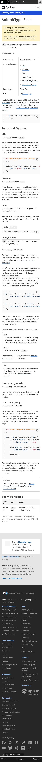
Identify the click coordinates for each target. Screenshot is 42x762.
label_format (27, 77)
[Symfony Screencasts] (23, 748)
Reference (6, 651)
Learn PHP (6, 681)
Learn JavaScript (8, 685)
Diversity (25, 631)
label (24, 73)
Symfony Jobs (7, 719)
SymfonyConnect (8, 705)
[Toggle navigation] (38, 7)
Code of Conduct (8, 726)
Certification (6, 668)
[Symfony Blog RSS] (30, 748)
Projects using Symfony (11, 712)
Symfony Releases (9, 620)
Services (25, 658)
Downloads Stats (8, 729)
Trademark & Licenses (10, 631)
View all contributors (10, 557)
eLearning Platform (9, 665)
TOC (5, 759)
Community (6, 698)
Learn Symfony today (18, 2)
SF (2, 2)
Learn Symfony (8, 640)
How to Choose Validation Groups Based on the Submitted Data (19, 486)
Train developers (28, 665)
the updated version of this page (21, 36)
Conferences (27, 627)
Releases (25, 638)
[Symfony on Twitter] (17, 742)
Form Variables (12, 497)
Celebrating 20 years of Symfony (21, 593)
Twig (24, 648)
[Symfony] (18, 7)
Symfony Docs (7, 644)
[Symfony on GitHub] (4, 742)
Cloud (24, 620)
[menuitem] (11, 610)
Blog (23, 606)
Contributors (7, 715)
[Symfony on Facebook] (36, 742)
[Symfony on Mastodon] (23, 742)
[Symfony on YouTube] (4, 748)
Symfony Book (7, 647)
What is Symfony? (9, 606)
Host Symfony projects (30, 680)
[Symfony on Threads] (17, 748)
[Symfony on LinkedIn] (30, 742)
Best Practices (7, 658)
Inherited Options (14, 128)
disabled (25, 69)
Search (21, 759)
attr (23, 66)
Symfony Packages (9, 617)
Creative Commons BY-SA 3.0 (27, 519)
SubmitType (26, 93)
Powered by (26, 685)
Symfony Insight (28, 644)
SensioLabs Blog (28, 651)
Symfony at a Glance (10, 613)
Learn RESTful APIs (9, 692)
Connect (40, 2)
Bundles (5, 654)
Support (5, 733)
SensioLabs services (29, 661)
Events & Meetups (9, 708)
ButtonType (24, 89)
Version (38, 759)
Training (5, 661)
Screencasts (6, 674)
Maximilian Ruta (24, 542)
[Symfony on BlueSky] (10, 748)
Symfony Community (10, 701)
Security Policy (7, 624)
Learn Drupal (7, 688)
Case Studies (27, 617)
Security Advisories (29, 641)
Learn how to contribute (12, 578)
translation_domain (30, 81)
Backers (5, 722)
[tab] (6, 227)
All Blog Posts (27, 610)
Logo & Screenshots (9, 627)
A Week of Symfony (29, 613)
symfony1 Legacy (8, 634)
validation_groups (29, 84)
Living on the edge (29, 634)
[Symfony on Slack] (10, 742)
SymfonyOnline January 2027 (13, 13)
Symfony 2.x (23, 30)
